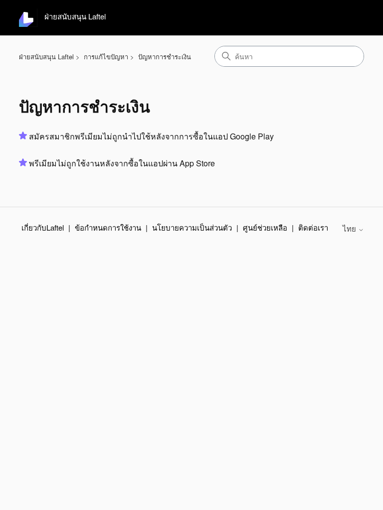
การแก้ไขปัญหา (106, 56)
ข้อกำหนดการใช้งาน (108, 227)
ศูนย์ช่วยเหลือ (265, 227)
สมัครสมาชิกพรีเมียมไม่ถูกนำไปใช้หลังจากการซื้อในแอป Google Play (151, 136)
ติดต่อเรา (313, 227)
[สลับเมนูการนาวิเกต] (346, 18)
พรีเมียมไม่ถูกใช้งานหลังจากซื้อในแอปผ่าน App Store (122, 163)
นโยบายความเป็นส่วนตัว (192, 227)
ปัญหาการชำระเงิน (164, 56)
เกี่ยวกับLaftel (42, 227)
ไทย (350, 228)
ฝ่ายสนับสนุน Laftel (46, 56)
